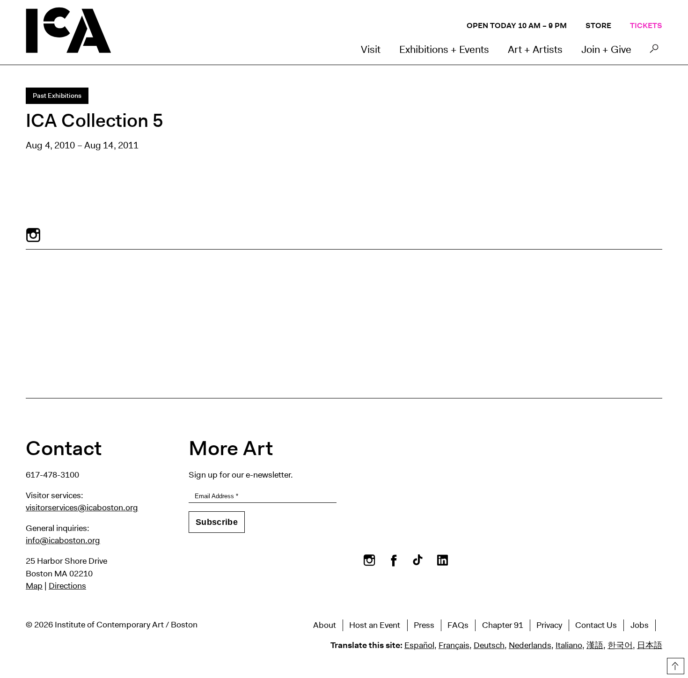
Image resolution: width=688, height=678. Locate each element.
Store (598, 25)
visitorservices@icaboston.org (82, 507)
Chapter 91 (502, 625)
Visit (371, 49)
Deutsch (489, 645)
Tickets (646, 25)
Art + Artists (535, 49)
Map (34, 585)
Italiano (569, 645)
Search (654, 51)
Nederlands (530, 645)
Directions (67, 585)
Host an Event (374, 625)
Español (419, 645)
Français (454, 645)
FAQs (457, 625)
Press (424, 625)
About (324, 625)
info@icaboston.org (63, 540)
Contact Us (596, 625)
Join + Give (606, 49)
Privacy (549, 625)
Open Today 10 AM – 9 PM (517, 25)
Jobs (639, 625)
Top (674, 664)
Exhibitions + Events (444, 49)
